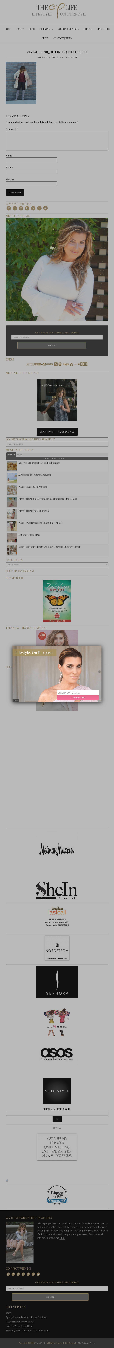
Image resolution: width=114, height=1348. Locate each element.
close (16, 700)
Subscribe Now (78, 697)
